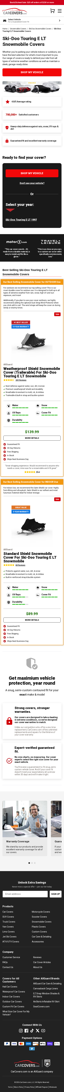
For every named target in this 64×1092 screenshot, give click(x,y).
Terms (10, 1087)
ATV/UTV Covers (10, 941)
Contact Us (7, 967)
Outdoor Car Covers (12, 1001)
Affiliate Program (42, 1087)
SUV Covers (8, 917)
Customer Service (11, 957)
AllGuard (38, 1071)
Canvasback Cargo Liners (45, 988)
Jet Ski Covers (9, 936)
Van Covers (8, 926)
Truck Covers (8, 921)
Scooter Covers (39, 917)
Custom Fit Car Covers (13, 1006)
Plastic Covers (39, 926)
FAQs (5, 962)
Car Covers (7, 912)
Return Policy (18, 1087)
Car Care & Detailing (41, 936)
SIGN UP (55, 894)
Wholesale (53, 1087)
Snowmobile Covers (18, 29)
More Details (32, 438)
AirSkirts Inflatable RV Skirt (46, 1001)
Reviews (37, 957)
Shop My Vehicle (32, 72)
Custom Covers (39, 931)
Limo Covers (8, 931)
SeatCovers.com (41, 1006)
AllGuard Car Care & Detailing (47, 983)
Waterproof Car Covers (13, 991)
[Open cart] (52, 10)
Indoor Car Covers (11, 996)
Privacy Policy (29, 1087)
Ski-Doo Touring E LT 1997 (21, 219)
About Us (37, 967)
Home (4, 29)
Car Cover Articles (42, 962)
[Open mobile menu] (59, 10)
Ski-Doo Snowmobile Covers (40, 29)
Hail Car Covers (9, 986)
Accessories (38, 941)
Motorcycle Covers (41, 912)
